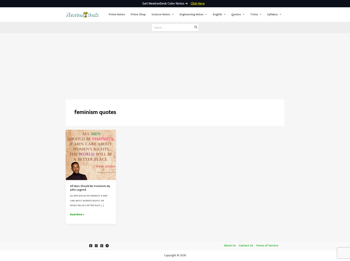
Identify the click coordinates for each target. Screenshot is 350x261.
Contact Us (246, 245)
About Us (230, 245)
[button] (163, 14)
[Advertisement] (175, 60)
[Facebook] (90, 245)
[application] (172, 14)
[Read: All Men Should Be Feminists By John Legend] (91, 154)
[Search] (196, 27)
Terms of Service (267, 245)
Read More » (77, 214)
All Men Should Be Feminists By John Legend (90, 188)
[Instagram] (96, 245)
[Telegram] (107, 245)
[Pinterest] (101, 245)
